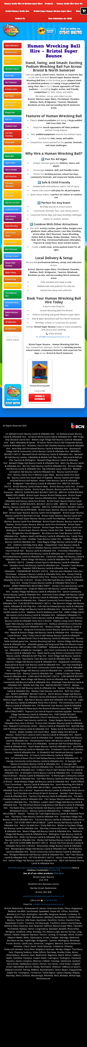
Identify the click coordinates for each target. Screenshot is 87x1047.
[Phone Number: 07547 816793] (70, 32)
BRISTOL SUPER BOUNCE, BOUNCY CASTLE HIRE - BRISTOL (39, 504)
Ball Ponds (9, 96)
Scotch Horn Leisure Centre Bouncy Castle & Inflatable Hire (44, 734)
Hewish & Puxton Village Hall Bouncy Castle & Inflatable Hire (39, 632)
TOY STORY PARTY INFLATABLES (30, 822)
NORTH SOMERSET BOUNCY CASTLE (28, 694)
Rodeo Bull (9, 75)
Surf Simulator (11, 82)
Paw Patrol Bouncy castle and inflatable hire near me (50, 699)
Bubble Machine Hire (11, 314)
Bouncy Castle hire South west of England (32, 477)
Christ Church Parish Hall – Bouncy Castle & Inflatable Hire (44, 549)
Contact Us (20, 18)
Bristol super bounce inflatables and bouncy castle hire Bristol (42, 499)
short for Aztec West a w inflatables (29, 743)
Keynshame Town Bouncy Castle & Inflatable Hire (46, 658)
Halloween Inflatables (9, 194)
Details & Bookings (40, 398)
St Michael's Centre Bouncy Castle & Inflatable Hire (45, 772)
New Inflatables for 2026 (60, 18)
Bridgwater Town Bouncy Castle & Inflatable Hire (37, 483)
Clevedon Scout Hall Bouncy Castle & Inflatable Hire (34, 565)
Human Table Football (10, 264)
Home (78, 11)
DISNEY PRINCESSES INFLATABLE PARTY (31, 585)
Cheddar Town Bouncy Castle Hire (44, 539)
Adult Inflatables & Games (22, 442)
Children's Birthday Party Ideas (28, 545)
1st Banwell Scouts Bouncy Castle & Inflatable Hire (29, 433)
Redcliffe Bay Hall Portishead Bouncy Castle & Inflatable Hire (43, 727)
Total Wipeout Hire (11, 294)
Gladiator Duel (11, 126)
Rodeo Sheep (10, 272)
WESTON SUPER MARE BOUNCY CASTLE (29, 842)
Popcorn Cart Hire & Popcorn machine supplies (48, 711)
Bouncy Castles (11, 52)
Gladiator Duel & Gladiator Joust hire (45, 612)
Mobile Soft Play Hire (33, 685)
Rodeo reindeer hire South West (33, 732)
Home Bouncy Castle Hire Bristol (57, 868)
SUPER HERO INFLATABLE (38, 787)
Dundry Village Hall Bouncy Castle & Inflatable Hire (36, 591)
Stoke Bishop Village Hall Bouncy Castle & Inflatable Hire (41, 781)
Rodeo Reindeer (11, 286)
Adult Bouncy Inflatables (10, 218)
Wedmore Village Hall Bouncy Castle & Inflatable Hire (43, 833)
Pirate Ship (9, 149)
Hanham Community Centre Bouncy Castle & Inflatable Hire (40, 617)
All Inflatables (10, 322)
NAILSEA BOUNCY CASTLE (58, 685)
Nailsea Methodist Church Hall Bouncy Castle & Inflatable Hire (41, 686)
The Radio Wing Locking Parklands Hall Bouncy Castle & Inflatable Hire (43, 807)
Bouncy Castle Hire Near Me (70, 3)
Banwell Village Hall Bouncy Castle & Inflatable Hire (34, 463)
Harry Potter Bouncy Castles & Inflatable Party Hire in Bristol (44, 619)
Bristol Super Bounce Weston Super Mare (53, 11)
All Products (13, 868)
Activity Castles (11, 89)
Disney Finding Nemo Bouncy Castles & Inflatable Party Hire (43, 575)
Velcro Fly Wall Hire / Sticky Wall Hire (38, 825)
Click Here (58, 873)
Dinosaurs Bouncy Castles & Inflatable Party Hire (41, 574)
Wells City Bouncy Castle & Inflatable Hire (40, 837)
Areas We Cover (35, 868)
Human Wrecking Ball (11, 304)
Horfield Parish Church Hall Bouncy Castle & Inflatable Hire (45, 638)
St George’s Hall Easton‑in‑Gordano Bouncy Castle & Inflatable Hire (46, 762)
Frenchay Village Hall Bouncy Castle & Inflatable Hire (34, 609)
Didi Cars (8, 119)
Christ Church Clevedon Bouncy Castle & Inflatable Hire (47, 547)
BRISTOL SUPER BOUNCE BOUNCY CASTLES (36, 492)
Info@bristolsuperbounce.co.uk (48, 904)
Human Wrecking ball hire (43, 641)
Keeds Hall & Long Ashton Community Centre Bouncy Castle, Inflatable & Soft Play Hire (44, 654)
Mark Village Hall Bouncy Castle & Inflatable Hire (44, 679)
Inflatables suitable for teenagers (26, 650)
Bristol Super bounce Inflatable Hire (39, 498)
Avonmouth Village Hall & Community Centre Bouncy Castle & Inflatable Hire (43, 450)
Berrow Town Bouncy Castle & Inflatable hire (44, 466)
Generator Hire (11, 242)
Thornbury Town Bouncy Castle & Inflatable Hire (34, 816)
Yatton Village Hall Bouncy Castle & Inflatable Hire (32, 860)
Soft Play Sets (11, 176)
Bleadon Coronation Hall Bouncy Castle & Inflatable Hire (45, 470)
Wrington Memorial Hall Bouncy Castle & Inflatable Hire (36, 854)
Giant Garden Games (10, 234)
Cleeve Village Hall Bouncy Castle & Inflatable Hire (45, 559)
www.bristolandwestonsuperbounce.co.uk (43, 896)
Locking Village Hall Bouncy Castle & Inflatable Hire (37, 670)
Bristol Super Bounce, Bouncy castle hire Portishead (40, 524)
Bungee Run (10, 112)
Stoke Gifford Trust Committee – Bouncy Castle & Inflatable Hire (44, 783)
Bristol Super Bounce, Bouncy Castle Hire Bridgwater (35, 512)
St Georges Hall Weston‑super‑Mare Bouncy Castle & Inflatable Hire (40, 765)
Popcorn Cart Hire (12, 202)
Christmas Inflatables (9, 185)
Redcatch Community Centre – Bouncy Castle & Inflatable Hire (39, 726)
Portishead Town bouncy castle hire (29, 720)
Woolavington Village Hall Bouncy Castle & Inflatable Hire (39, 848)
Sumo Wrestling (11, 226)
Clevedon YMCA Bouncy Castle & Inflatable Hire (45, 568)
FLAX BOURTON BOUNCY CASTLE (34, 603)
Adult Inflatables (12, 45)
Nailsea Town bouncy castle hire (47, 691)
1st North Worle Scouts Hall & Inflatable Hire (49, 436)
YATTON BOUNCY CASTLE (41, 857)
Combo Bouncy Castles (11, 60)
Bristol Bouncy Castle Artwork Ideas (30, 486)
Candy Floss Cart (11, 209)
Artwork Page (10, 279)
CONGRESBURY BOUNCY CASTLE (32, 571)
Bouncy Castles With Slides (11, 104)
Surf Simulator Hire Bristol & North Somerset (36, 793)
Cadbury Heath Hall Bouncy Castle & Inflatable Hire (45, 536)
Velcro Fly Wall (11, 169)
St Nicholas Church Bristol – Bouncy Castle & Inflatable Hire (42, 774)
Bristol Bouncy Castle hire (17, 11)
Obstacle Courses (12, 69)
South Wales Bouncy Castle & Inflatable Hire (49, 746)
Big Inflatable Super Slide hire (56, 468)
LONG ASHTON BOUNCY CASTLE (43, 676)
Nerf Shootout (11, 249)
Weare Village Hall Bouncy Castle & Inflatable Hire (47, 831)
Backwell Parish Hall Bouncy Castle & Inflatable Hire (47, 454)
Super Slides (10, 163)
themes (21, 813)
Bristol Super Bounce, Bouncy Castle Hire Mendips (41, 518)
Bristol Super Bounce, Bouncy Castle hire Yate (41, 530)
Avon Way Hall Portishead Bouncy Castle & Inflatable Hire (40, 448)
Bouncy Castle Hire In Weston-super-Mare (23, 3)
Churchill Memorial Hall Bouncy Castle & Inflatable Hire (38, 553)
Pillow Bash (9, 142)
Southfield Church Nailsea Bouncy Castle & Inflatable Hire (43, 748)
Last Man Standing (9, 134)
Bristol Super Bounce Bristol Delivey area (47, 495)
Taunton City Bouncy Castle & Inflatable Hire (50, 796)
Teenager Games (12, 256)
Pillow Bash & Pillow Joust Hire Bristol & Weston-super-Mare (42, 708)
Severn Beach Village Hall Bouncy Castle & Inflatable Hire (43, 736)
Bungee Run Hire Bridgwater (26, 533)
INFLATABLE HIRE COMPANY (33, 647)
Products (49, 3)
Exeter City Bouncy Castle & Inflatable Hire (42, 597)
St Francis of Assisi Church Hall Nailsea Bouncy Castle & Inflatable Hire (45, 758)
